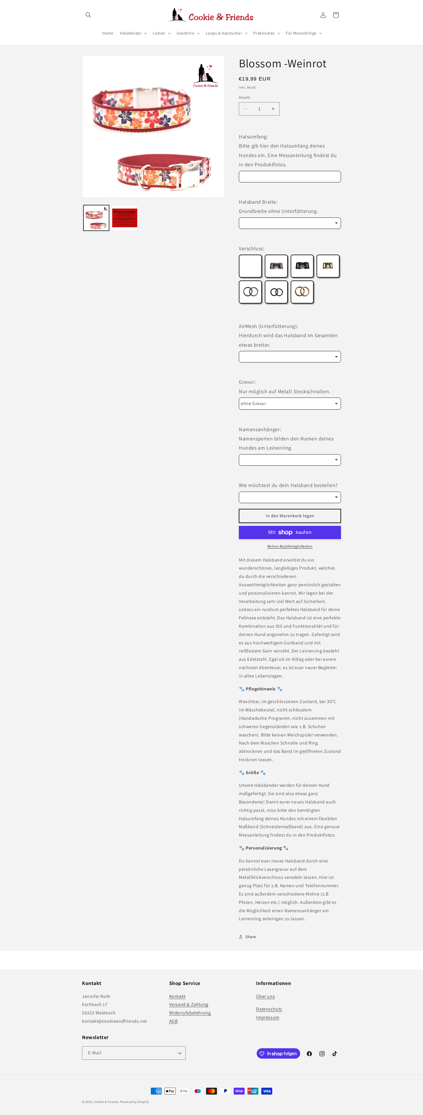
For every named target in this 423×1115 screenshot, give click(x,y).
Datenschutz (269, 1009)
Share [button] (250, 936)
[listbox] (290, 223)
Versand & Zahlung (188, 1004)
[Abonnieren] (179, 1053)
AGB (173, 1021)
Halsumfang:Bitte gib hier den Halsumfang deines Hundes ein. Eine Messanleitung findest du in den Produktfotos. (288, 150)
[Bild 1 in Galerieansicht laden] (96, 218)
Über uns (265, 996)
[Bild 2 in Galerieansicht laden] (125, 218)
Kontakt (177, 996)
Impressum (267, 1017)
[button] (88, 15)
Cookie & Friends (106, 1102)
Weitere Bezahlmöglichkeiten (290, 546)
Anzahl (244, 97)
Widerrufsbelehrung (190, 1013)
